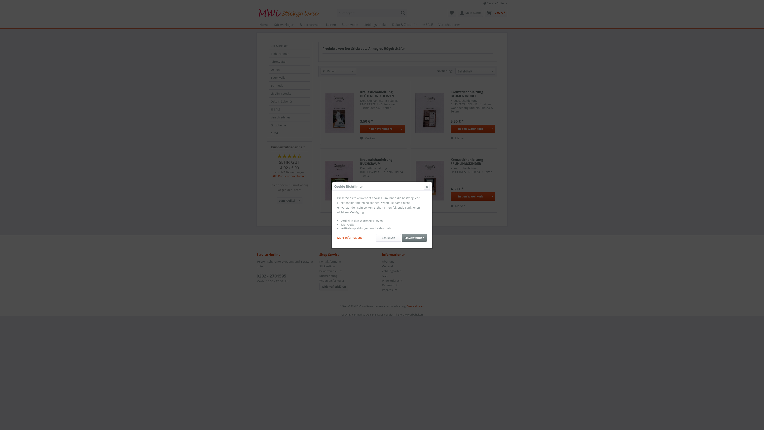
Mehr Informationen (350, 237)
